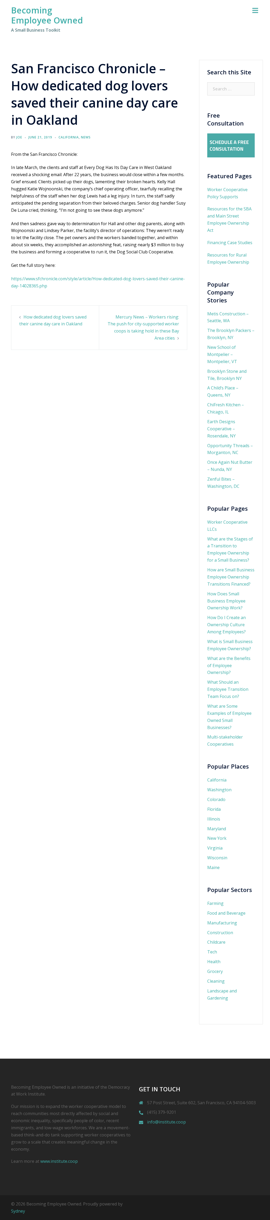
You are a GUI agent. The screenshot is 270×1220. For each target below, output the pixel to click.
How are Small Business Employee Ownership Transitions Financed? (230, 577)
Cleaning (216, 981)
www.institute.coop (59, 1161)
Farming (215, 903)
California (69, 137)
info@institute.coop (166, 1122)
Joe (19, 137)
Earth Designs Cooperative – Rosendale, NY (221, 429)
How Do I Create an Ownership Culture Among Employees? (226, 625)
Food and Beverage (226, 913)
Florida (214, 809)
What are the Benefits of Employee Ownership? (228, 665)
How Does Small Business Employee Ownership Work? (226, 601)
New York (216, 838)
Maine (213, 867)
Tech (212, 952)
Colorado (216, 799)
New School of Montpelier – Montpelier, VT (222, 354)
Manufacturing (222, 923)
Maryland (216, 829)
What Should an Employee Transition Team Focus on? (227, 689)
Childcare (216, 942)
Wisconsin (217, 858)
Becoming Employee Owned (47, 15)
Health (213, 962)
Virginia (215, 848)
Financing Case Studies (229, 242)
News (86, 137)
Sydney (18, 1211)
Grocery (215, 971)
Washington (219, 790)
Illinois (213, 819)
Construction (220, 933)
